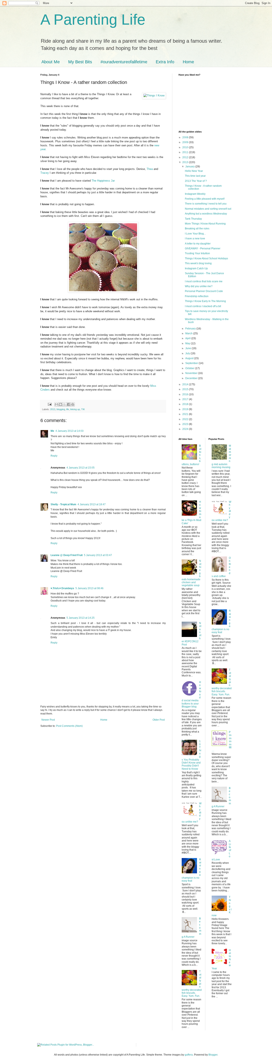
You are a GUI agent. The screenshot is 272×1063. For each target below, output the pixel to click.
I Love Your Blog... (195, 233)
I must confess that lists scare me (203, 281)
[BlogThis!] (60, 404)
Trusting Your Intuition (197, 253)
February (190, 328)
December (191, 378)
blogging (61, 409)
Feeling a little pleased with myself (204, 198)
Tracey (45, 172)
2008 (185, 137)
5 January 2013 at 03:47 (98, 555)
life (67, 409)
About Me (50, 61)
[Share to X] (64, 404)
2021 (185, 414)
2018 (185, 404)
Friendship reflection (196, 296)
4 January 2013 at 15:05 (81, 467)
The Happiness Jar (103, 180)
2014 (185, 384)
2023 (185, 424)
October (190, 368)
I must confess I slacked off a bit (203, 306)
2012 (185, 157)
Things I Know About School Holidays (206, 258)
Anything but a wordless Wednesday (206, 213)
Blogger (212, 1054)
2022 (185, 419)
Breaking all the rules (197, 228)
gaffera (189, 1054)
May (188, 343)
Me (52, 430)
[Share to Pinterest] (73, 404)
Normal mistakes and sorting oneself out (208, 208)
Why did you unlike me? (198, 286)
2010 (185, 147)
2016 (185, 394)
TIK (83, 409)
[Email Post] (49, 404)
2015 (185, 389)
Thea (150, 169)
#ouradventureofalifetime (124, 61)
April (188, 338)
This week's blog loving (198, 263)
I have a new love (195, 238)
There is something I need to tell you (206, 203)
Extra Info (165, 61)
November (191, 373)
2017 (185, 399)
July (188, 353)
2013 (52, 409)
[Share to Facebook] (69, 404)
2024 (185, 429)
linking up (75, 409)
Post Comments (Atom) (69, 725)
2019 (185, 409)
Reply (54, 455)
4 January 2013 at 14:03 (69, 430)
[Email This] (56, 404)
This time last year (195, 175)
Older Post (159, 719)
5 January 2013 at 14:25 (81, 617)
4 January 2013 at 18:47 (92, 504)
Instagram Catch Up (196, 268)
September (192, 363)
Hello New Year (194, 170)
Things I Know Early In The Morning (205, 301)
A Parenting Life (92, 19)
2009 (185, 142)
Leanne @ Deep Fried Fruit (67, 555)
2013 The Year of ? (196, 180)
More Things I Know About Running (205, 223)
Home (188, 61)
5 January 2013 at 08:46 (89, 588)
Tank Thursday (193, 218)
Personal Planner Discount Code (204, 291)
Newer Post (48, 719)
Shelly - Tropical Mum (63, 504)
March (189, 333)
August (189, 358)
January (190, 166)
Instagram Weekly (195, 193)
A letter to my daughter (198, 243)
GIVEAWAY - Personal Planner (202, 248)
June (188, 348)
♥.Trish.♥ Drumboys (62, 588)
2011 (185, 152)
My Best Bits (80, 61)
